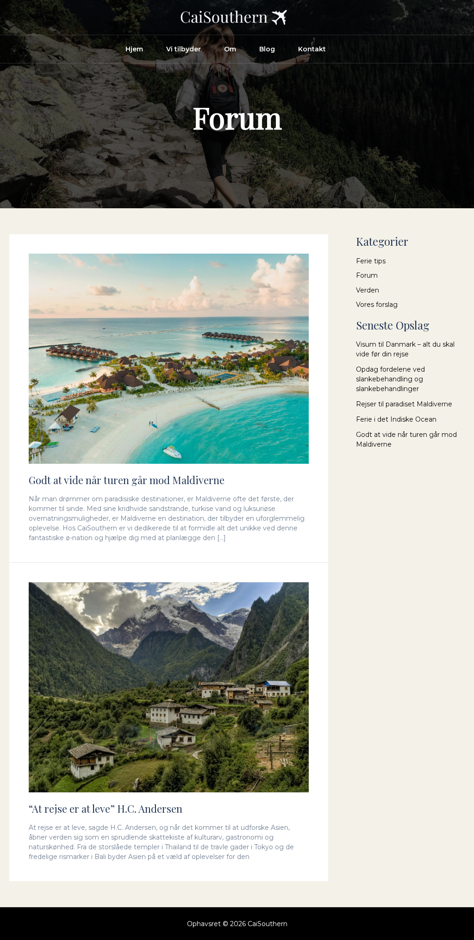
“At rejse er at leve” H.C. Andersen (105, 808)
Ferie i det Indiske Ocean (396, 419)
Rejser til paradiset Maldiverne (404, 404)
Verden (367, 290)
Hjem (134, 49)
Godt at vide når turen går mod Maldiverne (127, 480)
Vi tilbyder (183, 49)
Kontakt (312, 49)
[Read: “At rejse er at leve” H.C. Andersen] (169, 686)
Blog (267, 49)
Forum (367, 275)
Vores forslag (377, 304)
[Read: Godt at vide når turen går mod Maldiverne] (169, 358)
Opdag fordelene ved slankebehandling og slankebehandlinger (390, 379)
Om (230, 49)
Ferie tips (371, 261)
